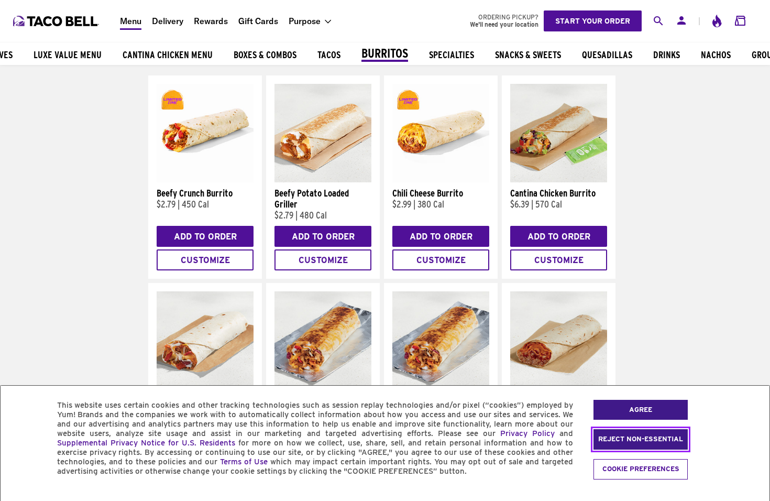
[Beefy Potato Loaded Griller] (322, 180)
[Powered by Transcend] (17, 495)
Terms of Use (244, 461)
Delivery (167, 21)
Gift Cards (258, 21)
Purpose (305, 21)
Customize (205, 260)
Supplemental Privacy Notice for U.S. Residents (146, 443)
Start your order (592, 21)
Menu (130, 21)
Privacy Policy (527, 433)
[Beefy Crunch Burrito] (205, 180)
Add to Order (205, 237)
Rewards (211, 21)
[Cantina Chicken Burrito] (558, 180)
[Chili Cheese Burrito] (440, 180)
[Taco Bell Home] (57, 21)
